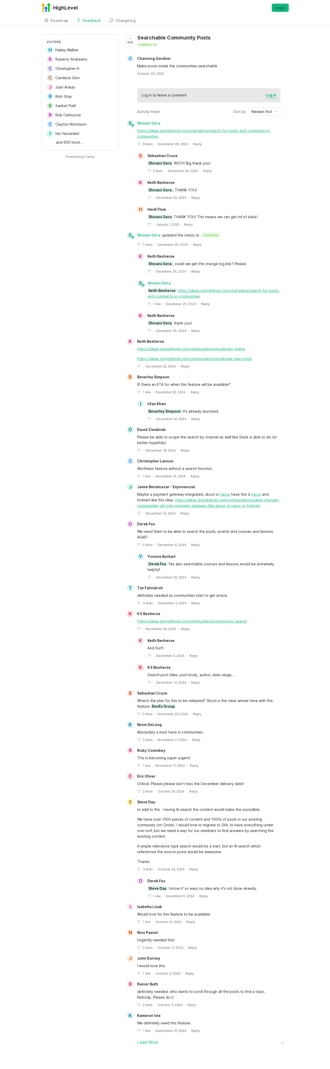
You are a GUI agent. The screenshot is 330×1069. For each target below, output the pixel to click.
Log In (271, 95)
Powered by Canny (80, 157)
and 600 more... (69, 142)
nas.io (225, 494)
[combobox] (264, 112)
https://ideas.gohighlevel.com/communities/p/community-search (192, 621)
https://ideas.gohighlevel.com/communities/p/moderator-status (191, 349)
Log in (280, 7)
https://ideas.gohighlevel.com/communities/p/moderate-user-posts (194, 358)
